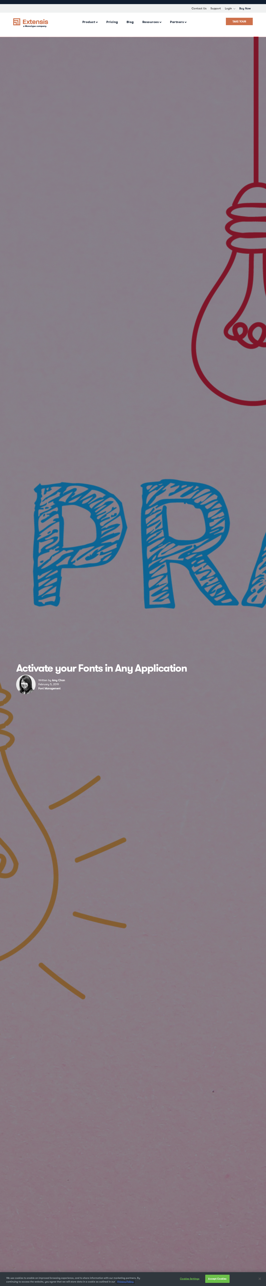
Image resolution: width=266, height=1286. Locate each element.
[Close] (259, 1278)
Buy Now (245, 8)
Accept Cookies (217, 1278)
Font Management (49, 688)
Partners (177, 22)
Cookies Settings (189, 1278)
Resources (150, 22)
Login (228, 8)
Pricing (112, 22)
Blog (130, 22)
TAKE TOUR (239, 21)
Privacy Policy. (125, 1281)
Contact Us (199, 8)
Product (88, 22)
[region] (133, 1279)
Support (216, 8)
